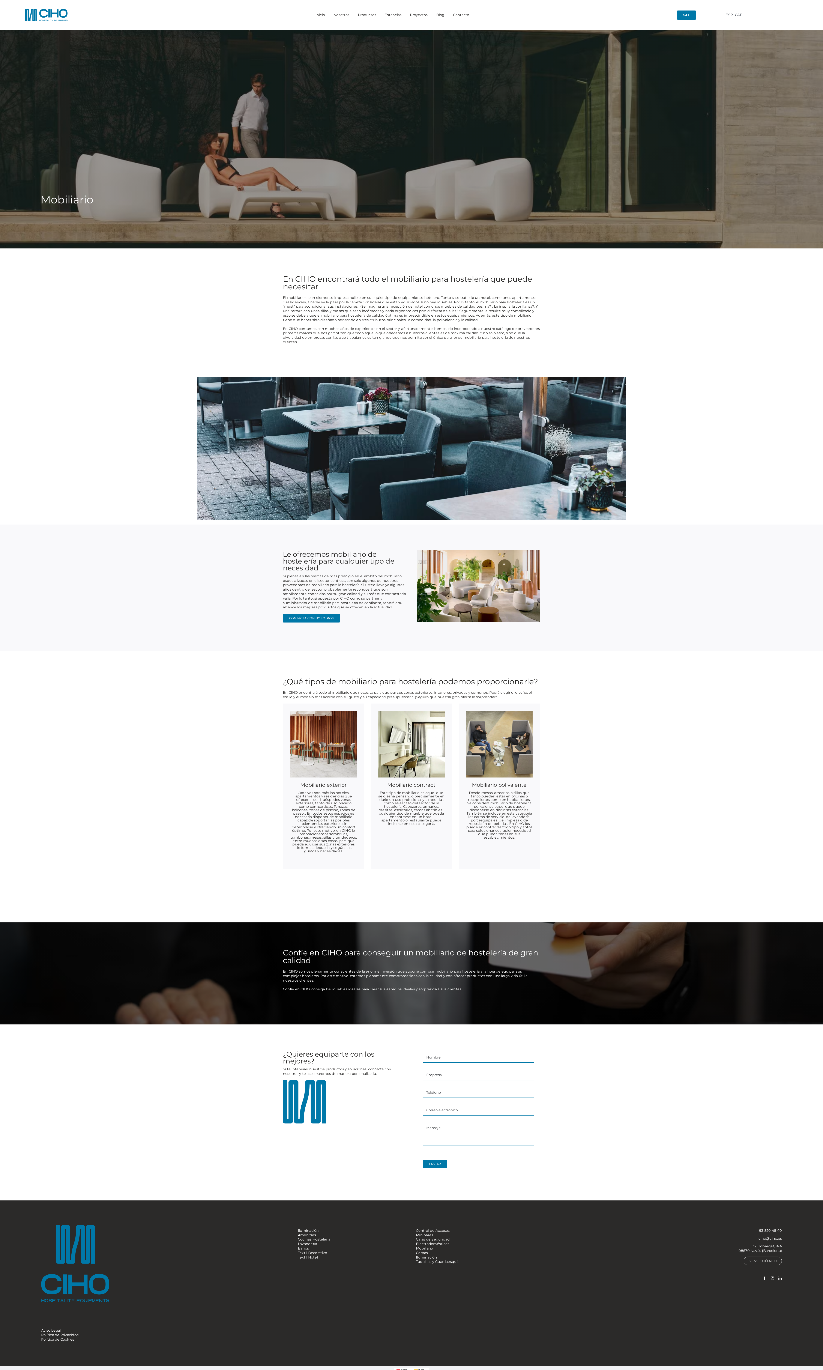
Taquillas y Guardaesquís (437, 1262)
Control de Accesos (433, 1231)
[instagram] (772, 1278)
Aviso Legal (51, 1330)
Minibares (424, 1235)
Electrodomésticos (432, 1244)
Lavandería (307, 1244)
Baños (303, 1248)
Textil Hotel (308, 1257)
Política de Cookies (57, 1339)
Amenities (307, 1235)
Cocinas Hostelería (314, 1239)
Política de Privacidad (60, 1335)
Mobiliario (424, 1248)
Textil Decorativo (312, 1253)
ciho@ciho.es (770, 1238)
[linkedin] (780, 1278)
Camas (422, 1253)
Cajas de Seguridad (433, 1239)
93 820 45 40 (770, 1231)
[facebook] (764, 1278)
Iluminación (308, 1231)
